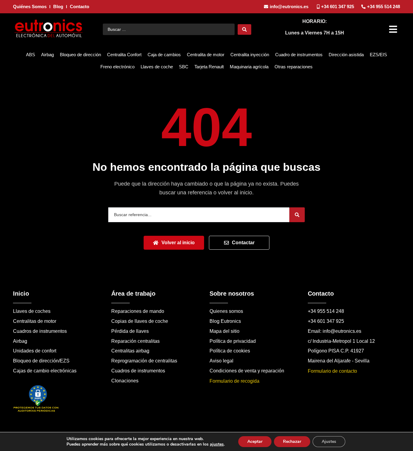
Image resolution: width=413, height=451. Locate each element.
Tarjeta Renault (209, 66)
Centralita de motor (205, 54)
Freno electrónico (117, 66)
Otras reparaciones (294, 66)
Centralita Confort (124, 54)
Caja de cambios (164, 54)
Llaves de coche (157, 66)
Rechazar (292, 441)
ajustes (217, 444)
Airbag (47, 54)
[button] (394, 29)
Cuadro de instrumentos (299, 54)
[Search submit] (244, 29)
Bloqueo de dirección (80, 54)
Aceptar (254, 441)
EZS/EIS (378, 54)
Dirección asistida (346, 54)
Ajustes (329, 441)
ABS (30, 54)
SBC (183, 66)
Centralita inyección (249, 54)
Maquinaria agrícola (249, 66)
